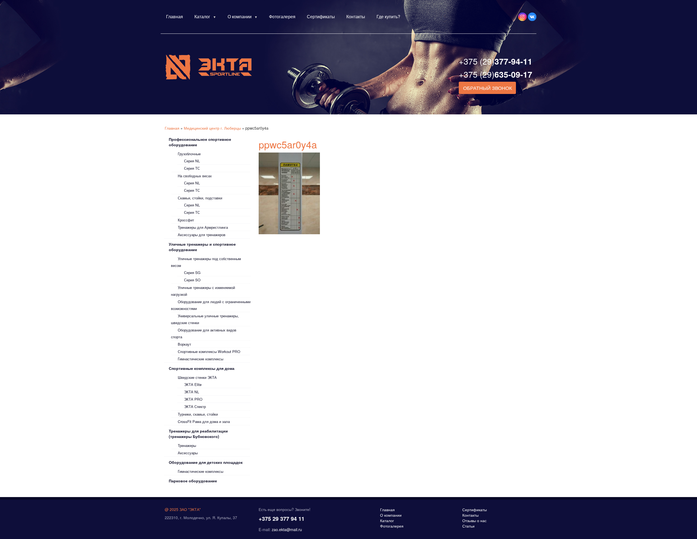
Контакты (355, 16)
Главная (174, 16)
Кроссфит (186, 220)
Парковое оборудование (193, 480)
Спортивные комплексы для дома (201, 368)
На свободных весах (195, 175)
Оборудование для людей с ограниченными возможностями (210, 305)
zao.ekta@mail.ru (287, 529)
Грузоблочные (189, 153)
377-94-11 (495, 61)
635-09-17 (495, 74)
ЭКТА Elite (192, 384)
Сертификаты (321, 16)
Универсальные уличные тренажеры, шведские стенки (205, 319)
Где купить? (388, 16)
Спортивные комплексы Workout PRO (209, 351)
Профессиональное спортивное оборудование (200, 141)
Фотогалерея (282, 16)
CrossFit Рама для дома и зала (204, 421)
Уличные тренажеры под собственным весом (206, 262)
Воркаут (184, 344)
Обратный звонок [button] (487, 87)
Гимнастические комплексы (200, 358)
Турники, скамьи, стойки (198, 414)
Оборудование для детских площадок (206, 462)
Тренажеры (187, 445)
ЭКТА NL (191, 391)
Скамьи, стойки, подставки (200, 197)
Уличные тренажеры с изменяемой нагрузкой (203, 291)
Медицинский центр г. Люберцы (212, 128)
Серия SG (192, 272)
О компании (240, 16)
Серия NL (192, 160)
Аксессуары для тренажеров (201, 234)
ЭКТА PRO (193, 399)
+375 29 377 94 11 (281, 518)
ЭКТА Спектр (195, 406)
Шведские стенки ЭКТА (197, 377)
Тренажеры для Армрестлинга (203, 227)
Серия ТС (192, 168)
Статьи (468, 526)
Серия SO (192, 279)
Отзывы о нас (474, 520)
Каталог (202, 16)
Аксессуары (188, 452)
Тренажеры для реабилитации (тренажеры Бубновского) (198, 433)
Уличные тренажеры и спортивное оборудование (202, 246)
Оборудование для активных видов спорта (203, 333)
